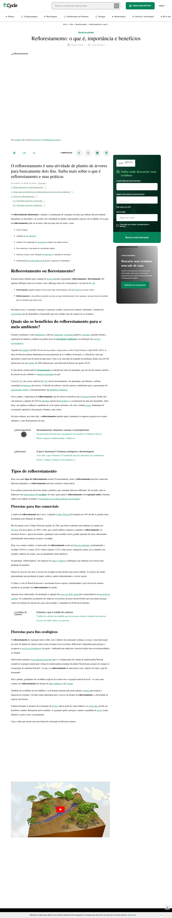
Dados (32, 363)
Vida (71, 24)
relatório (25, 350)
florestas (86, 396)
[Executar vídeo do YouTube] (60, 809)
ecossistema (42, 242)
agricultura (69, 334)
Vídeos (11, 16)
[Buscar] (116, 5)
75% (21, 381)
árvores (50, 278)
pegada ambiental (35, 260)
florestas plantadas (82, 545)
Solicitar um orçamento (135, 285)
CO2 (46, 381)
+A (24, 152)
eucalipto (42, 494)
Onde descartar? (142, 6)
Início (65, 24)
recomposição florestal (42, 659)
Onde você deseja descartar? (130, 194)
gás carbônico (31, 236)
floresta (79, 289)
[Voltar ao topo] (167, 907)
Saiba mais (132, 915)
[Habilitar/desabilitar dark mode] (14, 153)
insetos (87, 690)
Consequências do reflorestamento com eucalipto (59, 498)
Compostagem (30, 16)
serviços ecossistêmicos (32, 648)
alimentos (48, 254)
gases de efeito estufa (69, 594)
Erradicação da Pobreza (77, 16)
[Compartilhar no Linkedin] (97, 152)
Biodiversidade (81, 24)
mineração (58, 334)
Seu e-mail (121, 212)
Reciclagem (51, 16)
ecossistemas (16, 313)
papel (54, 560)
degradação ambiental (66, 338)
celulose (62, 560)
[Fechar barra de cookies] (161, 915)
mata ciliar (93, 705)
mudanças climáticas (58, 389)
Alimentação (120, 16)
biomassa (27, 385)
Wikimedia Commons (53, 140)
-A (33, 152)
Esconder (42, 183)
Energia (101, 16)
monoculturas (30, 494)
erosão (88, 405)
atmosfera (46, 400)
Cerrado (69, 683)
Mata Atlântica (55, 683)
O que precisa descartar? (128, 181)
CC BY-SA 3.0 (37, 140)
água (99, 710)
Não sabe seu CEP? (123, 207)
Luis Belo (17, 140)
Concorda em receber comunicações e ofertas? (134, 225)
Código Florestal (63, 514)
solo (93, 283)
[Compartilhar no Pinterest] (106, 152)
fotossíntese (64, 400)
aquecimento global (19, 389)
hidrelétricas (40, 334)
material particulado (45, 374)
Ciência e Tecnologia (144, 16)
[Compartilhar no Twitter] (88, 152)
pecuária (85, 334)
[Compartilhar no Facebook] (79, 152)
